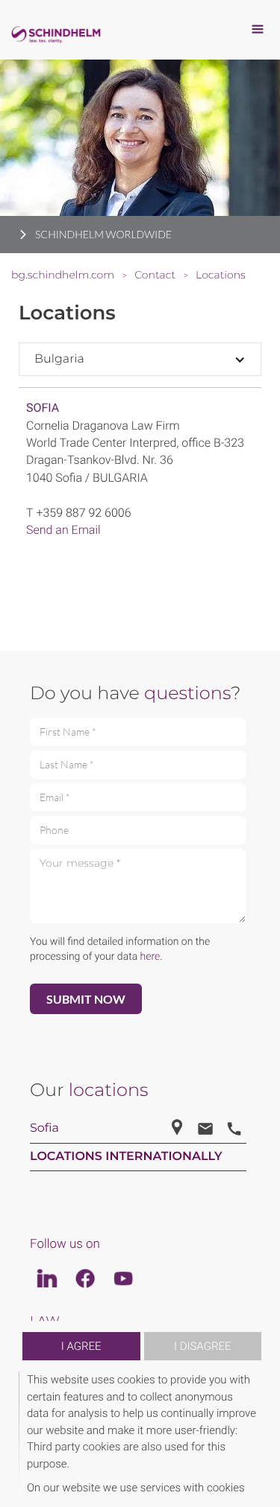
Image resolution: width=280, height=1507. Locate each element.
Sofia (42, 408)
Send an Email (63, 530)
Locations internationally (126, 1157)
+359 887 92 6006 (83, 513)
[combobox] (140, 359)
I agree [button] (81, 1346)
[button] (259, 1433)
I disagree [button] (202, 1346)
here (150, 957)
